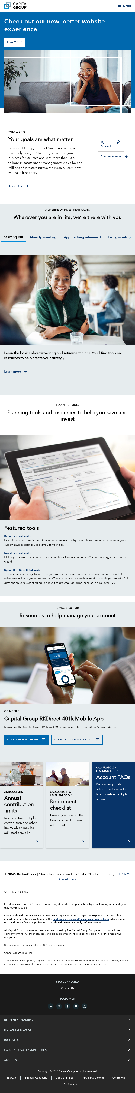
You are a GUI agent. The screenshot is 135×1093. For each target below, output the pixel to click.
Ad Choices (70, 1084)
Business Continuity (36, 1078)
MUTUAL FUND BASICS (67, 1029)
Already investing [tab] (43, 237)
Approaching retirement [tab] (82, 237)
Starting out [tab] (13, 237)
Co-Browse (118, 1078)
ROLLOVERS (67, 1040)
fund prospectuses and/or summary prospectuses (81, 919)
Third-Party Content (92, 1078)
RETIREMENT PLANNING (67, 1019)
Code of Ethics (64, 1078)
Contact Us (67, 988)
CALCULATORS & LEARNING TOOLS (67, 1050)
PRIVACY (11, 1078)
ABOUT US (67, 1060)
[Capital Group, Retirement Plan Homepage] (21, 6)
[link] (21, 804)
